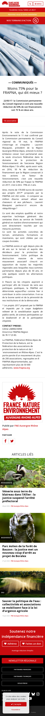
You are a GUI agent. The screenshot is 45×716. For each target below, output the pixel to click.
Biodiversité (6, 483)
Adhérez (12, 643)
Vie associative (10, 120)
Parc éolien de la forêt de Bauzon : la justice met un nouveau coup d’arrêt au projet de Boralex (20, 551)
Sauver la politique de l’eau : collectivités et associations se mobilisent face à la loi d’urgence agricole (21, 606)
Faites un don (33, 643)
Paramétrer (16, 710)
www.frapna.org (22, 367)
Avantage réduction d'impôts (22, 650)
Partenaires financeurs (22, 670)
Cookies (33, 712)
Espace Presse (22, 683)
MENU (39, 4)
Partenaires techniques (22, 676)
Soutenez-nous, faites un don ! (22, 10)
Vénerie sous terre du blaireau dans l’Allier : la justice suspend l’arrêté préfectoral (19, 496)
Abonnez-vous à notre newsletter (22, 14)
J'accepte (17, 704)
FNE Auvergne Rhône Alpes (19, 506)
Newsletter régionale (22, 660)
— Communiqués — (22, 82)
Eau (2, 592)
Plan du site (6, 691)
